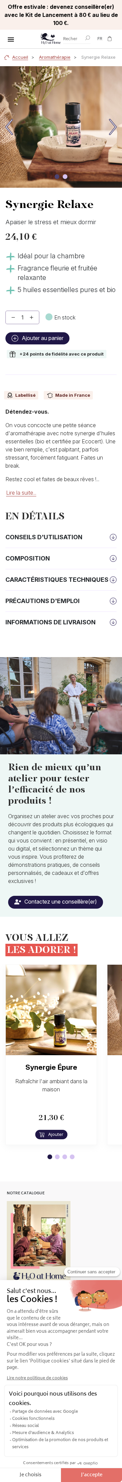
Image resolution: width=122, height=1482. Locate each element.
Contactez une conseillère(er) (60, 901)
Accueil (20, 57)
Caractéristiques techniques (56, 579)
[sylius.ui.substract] (13, 317)
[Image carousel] (57, 176)
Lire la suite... (21, 492)
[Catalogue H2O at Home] (38, 1243)
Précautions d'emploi (42, 600)
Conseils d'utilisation (43, 537)
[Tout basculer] (11, 39)
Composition (27, 558)
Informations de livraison (50, 622)
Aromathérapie (54, 57)
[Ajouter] (31, 317)
